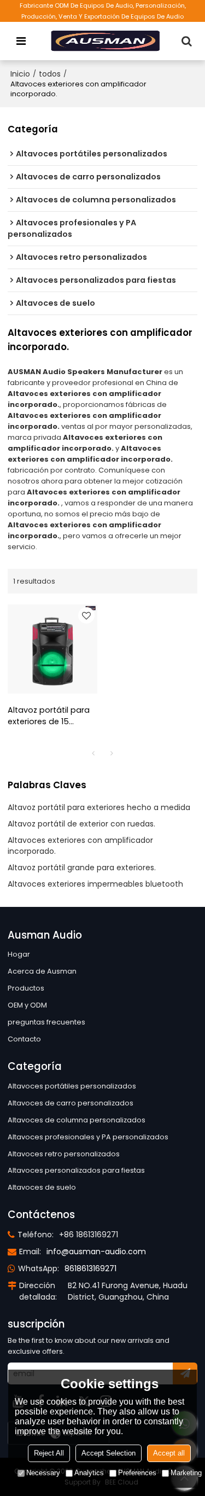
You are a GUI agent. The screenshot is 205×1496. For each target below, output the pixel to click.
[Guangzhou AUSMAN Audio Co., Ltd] (105, 41)
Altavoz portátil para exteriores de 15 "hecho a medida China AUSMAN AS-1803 (49, 716)
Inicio (20, 73)
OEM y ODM (27, 1005)
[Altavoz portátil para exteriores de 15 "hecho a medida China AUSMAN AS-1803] (52, 649)
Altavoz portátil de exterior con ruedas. (81, 823)
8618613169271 (90, 1268)
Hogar (19, 954)
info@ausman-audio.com (96, 1251)
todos (50, 73)
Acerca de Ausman (42, 971)
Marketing (186, 1473)
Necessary (43, 1473)
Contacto (24, 1039)
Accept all (169, 1453)
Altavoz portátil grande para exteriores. (82, 867)
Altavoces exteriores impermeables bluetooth (95, 883)
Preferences (137, 1473)
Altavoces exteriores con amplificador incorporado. (80, 846)
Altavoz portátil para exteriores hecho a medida (99, 807)
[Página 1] (93, 753)
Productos (26, 988)
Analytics (89, 1473)
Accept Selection (108, 1453)
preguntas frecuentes (46, 1022)
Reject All (49, 1453)
